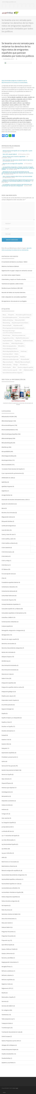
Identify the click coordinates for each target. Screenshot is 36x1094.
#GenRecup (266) (6, 447)
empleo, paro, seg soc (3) (8, 696)
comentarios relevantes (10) (9, 587)
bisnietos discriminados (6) (9, 512)
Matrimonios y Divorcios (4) (9, 866)
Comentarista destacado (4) (9, 591)
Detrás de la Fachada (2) (8, 652)
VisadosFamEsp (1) (7, 1058)
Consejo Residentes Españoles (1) (11, 604)
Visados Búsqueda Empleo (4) (10, 1049)
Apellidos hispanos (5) (8, 486)
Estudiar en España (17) (8, 726)
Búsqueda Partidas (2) (8, 521)
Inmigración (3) (6, 814)
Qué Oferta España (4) (8, 944)
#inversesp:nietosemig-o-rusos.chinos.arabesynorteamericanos (12, 331)
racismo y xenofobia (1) (8, 958)
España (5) (4, 713)
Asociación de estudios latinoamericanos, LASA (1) (16, 499)
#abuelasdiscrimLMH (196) (9, 416)
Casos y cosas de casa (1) (9, 534)
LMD (20, 370)
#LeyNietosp (18, 340)
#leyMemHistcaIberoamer (22, 338)
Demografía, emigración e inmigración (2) (13, 630)
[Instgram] (24, 6)
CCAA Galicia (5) (6, 556)
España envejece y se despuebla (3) (12, 718)
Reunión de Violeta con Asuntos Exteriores (13, 292)
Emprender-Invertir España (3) (10, 700)
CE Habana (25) (6, 569)
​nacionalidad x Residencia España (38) (12, 892)
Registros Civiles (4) (7, 984)
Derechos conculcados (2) (9, 643)
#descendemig (6, 322)
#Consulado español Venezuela (23, 314)
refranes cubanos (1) (7, 975)
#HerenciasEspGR (7, 325)
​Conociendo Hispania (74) (9, 600)
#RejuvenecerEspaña (8, 362)
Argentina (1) (5, 491)
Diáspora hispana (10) (8, 656)
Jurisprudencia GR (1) (8, 827)
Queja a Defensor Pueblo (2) (9, 949)
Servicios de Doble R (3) (8, 1006)
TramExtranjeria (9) (7, 1027)
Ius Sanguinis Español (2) (9, 822)
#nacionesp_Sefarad (8, 354)
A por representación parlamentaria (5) (13, 473)
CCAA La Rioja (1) (6, 560)
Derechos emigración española (25, 367)
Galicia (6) (4, 761)
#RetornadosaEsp (7, 364)
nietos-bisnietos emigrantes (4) (10, 901)
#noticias (22, 356)
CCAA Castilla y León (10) (8, 539)
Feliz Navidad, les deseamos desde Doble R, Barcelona (18, 160)
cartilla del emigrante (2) (9, 525)
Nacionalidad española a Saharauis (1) (12, 879)
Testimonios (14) (6, 1014)
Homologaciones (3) (7, 792)
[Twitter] (4, 6)
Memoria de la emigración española (13, 163)
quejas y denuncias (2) (8, 953)
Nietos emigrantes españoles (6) (11, 897)
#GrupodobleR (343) (7, 451)
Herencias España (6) (7, 774)
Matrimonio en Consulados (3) (10, 862)
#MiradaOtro (21, 346)
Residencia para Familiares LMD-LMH (12, 288)
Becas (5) (4, 508)
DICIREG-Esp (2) (6, 661)
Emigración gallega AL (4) (9, 691)
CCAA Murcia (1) (6, 565)
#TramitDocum (23, 364)
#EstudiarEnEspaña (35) (8, 443)
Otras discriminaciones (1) (9, 918)
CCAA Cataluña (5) (7, 547)
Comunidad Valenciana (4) (9, 595)
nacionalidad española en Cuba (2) (11, 883)
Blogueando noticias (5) (8, 517)
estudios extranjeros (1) (8, 731)
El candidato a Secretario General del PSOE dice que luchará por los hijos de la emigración (17, 185)
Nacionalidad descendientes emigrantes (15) (14, 875)
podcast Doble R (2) (7, 927)
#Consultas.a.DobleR (24, 317)
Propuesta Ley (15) (7, 940)
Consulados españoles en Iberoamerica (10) (14, 613)
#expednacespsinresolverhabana (20, 322)
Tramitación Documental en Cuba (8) (12, 1032)
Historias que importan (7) (9, 787)
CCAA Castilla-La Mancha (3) (9, 543)
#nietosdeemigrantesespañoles (10, 356)
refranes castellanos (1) (8, 971)
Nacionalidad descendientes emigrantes (12, 372)
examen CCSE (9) (6, 739)
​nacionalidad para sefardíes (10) (11, 888)
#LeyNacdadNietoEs (8, 340)
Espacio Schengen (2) (7, 709)
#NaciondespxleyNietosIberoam (11, 351)
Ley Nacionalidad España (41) (10, 844)
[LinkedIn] (16, 6)
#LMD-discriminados (28, 340)
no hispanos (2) (6, 905)
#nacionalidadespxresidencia (10, 348)
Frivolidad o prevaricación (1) (10, 757)
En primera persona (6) (8, 704)
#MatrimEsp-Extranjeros (17, 343)
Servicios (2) (5, 1001)
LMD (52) (4, 857)
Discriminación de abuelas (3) (10, 665)
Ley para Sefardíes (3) (8, 853)
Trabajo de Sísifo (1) (7, 1023)
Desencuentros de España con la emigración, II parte (17, 151)
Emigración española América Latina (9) (13, 687)
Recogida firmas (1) (7, 966)
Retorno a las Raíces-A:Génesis (10, 266)
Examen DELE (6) (6, 744)
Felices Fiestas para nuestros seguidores (14, 156)
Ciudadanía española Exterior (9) (11, 582)
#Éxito (14, 367)
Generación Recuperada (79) (10, 766)
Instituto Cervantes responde (10, 370)
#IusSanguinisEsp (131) (8, 460)
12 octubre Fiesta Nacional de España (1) (13, 469)
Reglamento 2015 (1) (7, 988)
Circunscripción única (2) (9, 574)
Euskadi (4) (5, 735)
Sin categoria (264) (7, 1010)
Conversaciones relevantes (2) (10, 622)
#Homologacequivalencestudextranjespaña (13, 328)
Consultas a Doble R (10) (8, 617)
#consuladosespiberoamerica (10, 317)
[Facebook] (8, 6)
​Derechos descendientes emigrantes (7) (13, 648)
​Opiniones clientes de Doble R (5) (11, 914)
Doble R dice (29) (6, 678)
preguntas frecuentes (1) (8, 931)
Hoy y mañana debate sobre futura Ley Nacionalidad (17, 176)
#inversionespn (6, 335)
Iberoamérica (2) (6, 796)
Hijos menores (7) (6, 779)
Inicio (4, 1092)
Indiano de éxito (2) (7, 805)
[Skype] (12, 6)
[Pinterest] (28, 6)
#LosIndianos (6, 343)
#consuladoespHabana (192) (10, 429)
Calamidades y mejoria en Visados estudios (14, 279)
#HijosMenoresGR (17, 325)
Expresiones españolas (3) (9, 752)
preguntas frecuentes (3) (8, 936)
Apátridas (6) (5, 482)
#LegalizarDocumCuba (8, 338)
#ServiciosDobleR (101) (8, 464)
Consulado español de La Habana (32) (12, 608)
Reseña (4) (4, 993)
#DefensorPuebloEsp (8, 320)
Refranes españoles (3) (8, 979)
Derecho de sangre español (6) (10, 639)
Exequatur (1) (5, 748)
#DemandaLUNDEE (20, 320)
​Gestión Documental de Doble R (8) (11, 770)
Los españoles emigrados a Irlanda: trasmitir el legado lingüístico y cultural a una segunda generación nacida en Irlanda (18, 168)
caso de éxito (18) (6, 530)
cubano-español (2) (7, 626)
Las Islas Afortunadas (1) (8, 840)
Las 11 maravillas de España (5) (10, 835)
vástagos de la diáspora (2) (9, 1045)
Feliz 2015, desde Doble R (10, 154)
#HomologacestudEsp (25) (9, 456)
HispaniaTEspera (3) (7, 783)
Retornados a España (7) (8, 997)
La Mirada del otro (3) (8, 831)
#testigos (15, 364)
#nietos (16, 354)
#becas (4, 314)
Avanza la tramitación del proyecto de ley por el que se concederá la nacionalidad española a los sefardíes (17, 180)
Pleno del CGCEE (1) (7, 923)
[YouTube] (20, 6)
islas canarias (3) (6, 818)
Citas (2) (4, 578)
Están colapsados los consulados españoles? (14, 297)
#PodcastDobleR (25, 359)
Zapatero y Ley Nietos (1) (8, 1062)
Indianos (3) (5, 809)
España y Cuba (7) (7, 722)
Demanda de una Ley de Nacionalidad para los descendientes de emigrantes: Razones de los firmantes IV (17, 173)
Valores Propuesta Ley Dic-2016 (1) (11, 1041)
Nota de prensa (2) (7, 910)
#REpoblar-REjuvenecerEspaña (22, 362)
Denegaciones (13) (7, 635)
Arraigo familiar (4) (7, 495)
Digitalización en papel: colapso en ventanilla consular (17, 270)
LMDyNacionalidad (28, 370)
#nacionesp (23, 351)
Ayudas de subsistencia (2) (9, 504)
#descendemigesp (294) (8, 438)
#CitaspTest (11, 314)
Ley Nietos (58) (6, 848)
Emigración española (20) (9, 683)
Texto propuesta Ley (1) (8, 1019)
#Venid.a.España (7, 367)
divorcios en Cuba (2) (7, 674)
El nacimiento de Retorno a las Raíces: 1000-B (14, 262)
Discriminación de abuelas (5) (10, 670)
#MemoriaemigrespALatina (9, 346)
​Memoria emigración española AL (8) (12, 870)
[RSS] (32, 6)
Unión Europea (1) (7, 1036)
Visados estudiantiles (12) (9, 1054)
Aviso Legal (15, 1088)
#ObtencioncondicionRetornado (11, 359)
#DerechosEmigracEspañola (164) (11, 434)
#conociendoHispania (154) (9, 425)
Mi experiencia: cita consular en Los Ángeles (14, 301)
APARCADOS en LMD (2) (8, 477)
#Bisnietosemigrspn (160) (9, 421)
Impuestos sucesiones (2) (9, 800)
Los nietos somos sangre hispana (11, 275)
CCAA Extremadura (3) (8, 552)
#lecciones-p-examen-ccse (18, 335)
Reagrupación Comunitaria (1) (10, 962)
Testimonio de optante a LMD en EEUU (12, 284)
